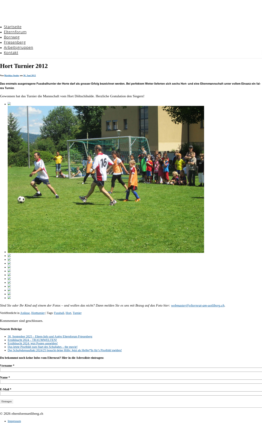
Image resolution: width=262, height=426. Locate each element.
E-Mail (5, 389)
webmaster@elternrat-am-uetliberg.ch (197, 305)
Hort (68, 313)
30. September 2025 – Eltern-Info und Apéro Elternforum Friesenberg (50, 336)
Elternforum (15, 31)
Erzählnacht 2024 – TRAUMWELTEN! (32, 340)
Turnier (77, 313)
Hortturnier (38, 313)
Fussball (59, 313)
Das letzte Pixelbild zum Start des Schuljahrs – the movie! (42, 346)
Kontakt (11, 52)
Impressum (14, 421)
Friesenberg (15, 42)
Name (5, 377)
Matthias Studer (11, 75)
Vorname (7, 365)
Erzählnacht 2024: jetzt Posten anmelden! (33, 343)
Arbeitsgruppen (18, 47)
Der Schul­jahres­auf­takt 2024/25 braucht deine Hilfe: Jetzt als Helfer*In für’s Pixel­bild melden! (65, 350)
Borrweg (12, 37)
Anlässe (25, 313)
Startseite (12, 26)
